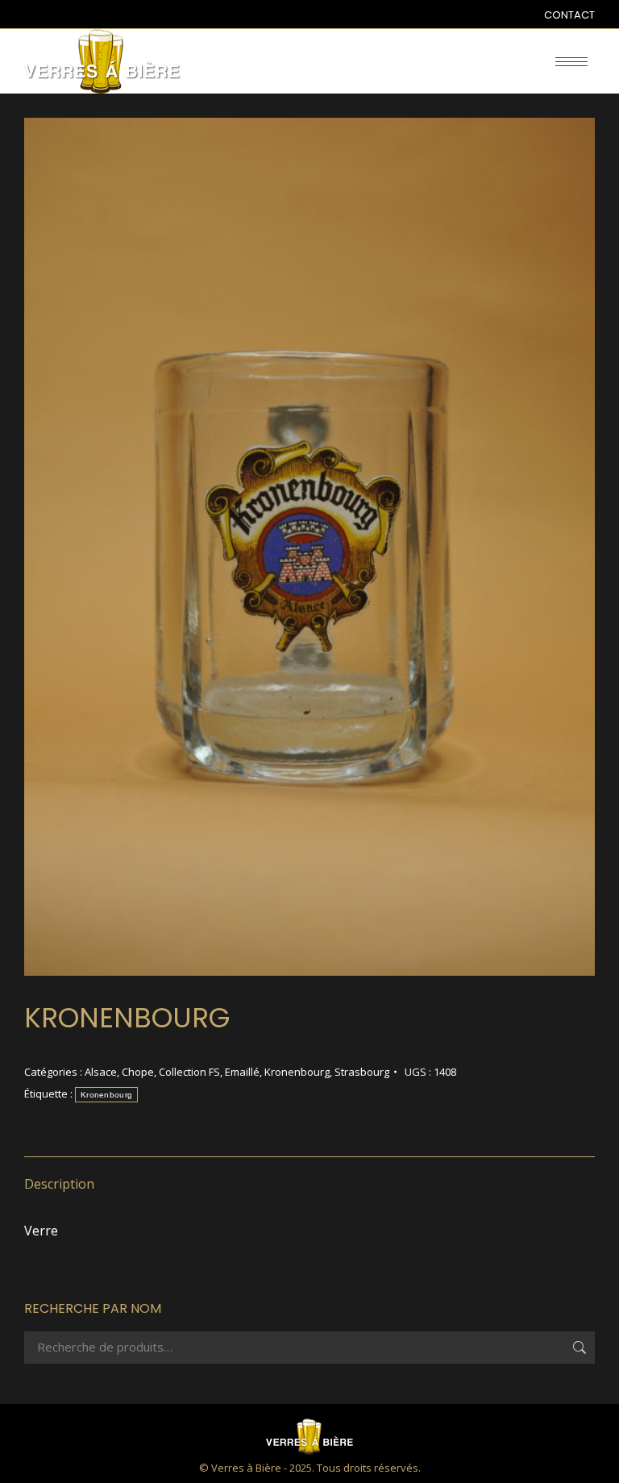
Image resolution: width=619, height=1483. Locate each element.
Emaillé (242, 1071)
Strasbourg (361, 1071)
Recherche (578, 1347)
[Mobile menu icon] (571, 62)
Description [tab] (59, 1184)
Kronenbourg (297, 1071)
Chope (138, 1071)
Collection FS (189, 1071)
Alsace (101, 1071)
